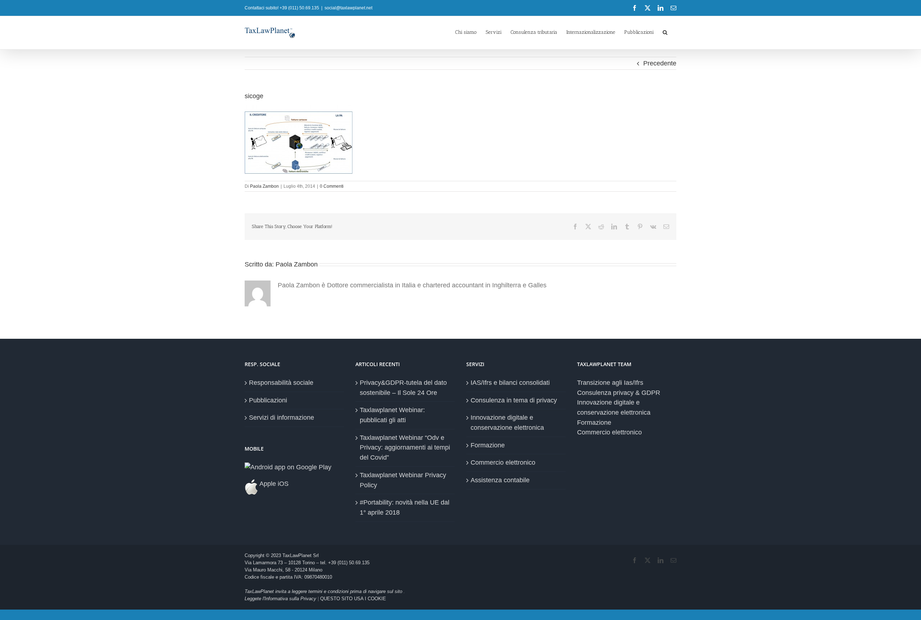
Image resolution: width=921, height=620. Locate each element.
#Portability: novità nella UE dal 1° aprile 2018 (404, 507)
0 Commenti (332, 186)
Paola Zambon (264, 186)
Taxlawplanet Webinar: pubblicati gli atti (392, 415)
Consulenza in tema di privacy (514, 400)
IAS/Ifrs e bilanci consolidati (510, 382)
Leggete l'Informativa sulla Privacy (280, 598)
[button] (665, 31)
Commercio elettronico (503, 462)
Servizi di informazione (281, 417)
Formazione (488, 445)
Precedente (659, 63)
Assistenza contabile (500, 480)
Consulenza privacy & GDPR (618, 392)
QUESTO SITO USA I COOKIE (353, 598)
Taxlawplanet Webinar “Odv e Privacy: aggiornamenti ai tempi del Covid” (405, 447)
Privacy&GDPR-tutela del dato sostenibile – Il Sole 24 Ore (403, 387)
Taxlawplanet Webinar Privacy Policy (403, 480)
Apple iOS (273, 483)
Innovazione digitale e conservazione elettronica (507, 422)
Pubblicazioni (268, 400)
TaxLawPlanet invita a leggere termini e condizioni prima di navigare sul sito (324, 591)
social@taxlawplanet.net (348, 7)
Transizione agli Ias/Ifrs (610, 382)
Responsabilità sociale (281, 382)
